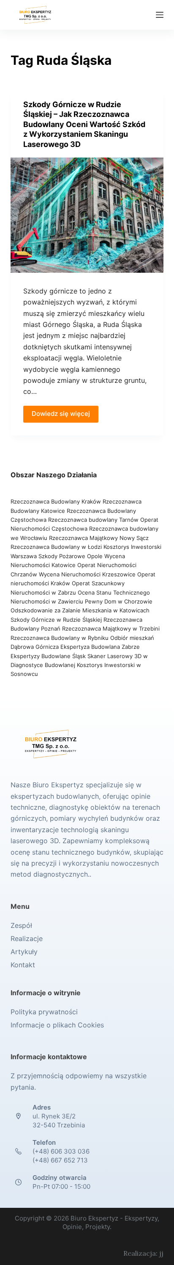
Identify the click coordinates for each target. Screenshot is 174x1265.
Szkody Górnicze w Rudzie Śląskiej (56, 619)
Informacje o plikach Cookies (57, 1025)
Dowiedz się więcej (61, 414)
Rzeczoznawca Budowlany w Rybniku (60, 637)
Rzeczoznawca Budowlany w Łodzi (57, 546)
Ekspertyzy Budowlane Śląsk (48, 656)
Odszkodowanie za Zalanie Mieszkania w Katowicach (80, 610)
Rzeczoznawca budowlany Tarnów (93, 519)
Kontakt (23, 965)
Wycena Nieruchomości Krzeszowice (88, 574)
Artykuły (24, 951)
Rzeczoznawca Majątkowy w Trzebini (111, 628)
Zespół (21, 925)
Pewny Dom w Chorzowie (118, 601)
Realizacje (27, 938)
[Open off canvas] (159, 15)
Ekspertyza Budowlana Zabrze (100, 646)
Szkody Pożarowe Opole (71, 556)
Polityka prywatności (44, 1012)
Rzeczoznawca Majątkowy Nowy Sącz (99, 537)
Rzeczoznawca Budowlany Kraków (56, 501)
